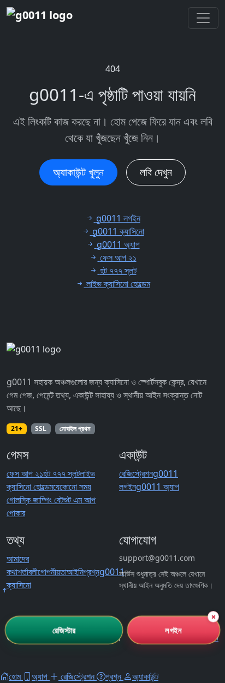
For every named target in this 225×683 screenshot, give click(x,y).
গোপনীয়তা (52, 572)
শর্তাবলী (27, 572)
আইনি (75, 572)
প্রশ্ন (91, 572)
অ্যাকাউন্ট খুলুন (78, 172)
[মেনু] (203, 18)
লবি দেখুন (156, 172)
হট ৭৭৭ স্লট (61, 474)
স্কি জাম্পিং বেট (41, 500)
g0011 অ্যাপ (157, 487)
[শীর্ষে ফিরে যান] (4, 590)
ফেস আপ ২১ (25, 474)
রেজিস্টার (63, 629)
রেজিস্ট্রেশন (136, 474)
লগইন (173, 629)
